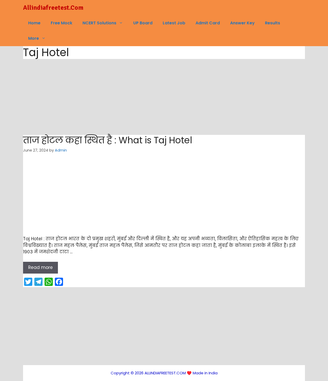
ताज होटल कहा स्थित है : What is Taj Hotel (107, 140)
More (33, 38)
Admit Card (208, 23)
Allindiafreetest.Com (53, 8)
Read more (40, 267)
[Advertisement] (164, 97)
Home (34, 23)
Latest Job (174, 23)
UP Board (142, 23)
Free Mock (61, 23)
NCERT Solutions (99, 23)
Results (272, 23)
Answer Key (242, 23)
